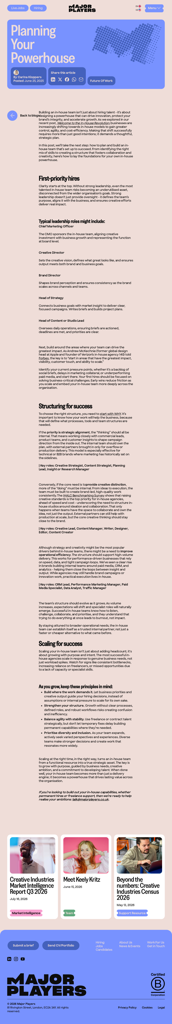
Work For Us (155, 942)
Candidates (104, 949)
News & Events (129, 946)
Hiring (38, 8)
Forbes (44, 358)
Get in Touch (156, 946)
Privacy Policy (127, 1007)
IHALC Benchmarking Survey (83, 495)
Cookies (147, 1007)
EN (137, 6)
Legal (161, 1007)
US (137, 10)
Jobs (99, 946)
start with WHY (110, 414)
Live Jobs (18, 8)
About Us (125, 942)
